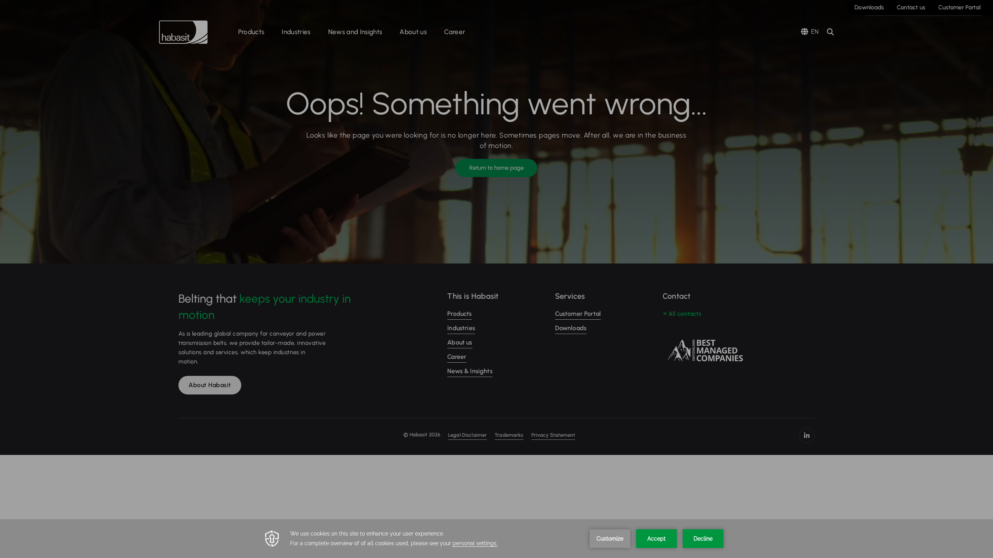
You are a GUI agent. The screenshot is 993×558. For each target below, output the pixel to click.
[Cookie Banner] (496, 538)
